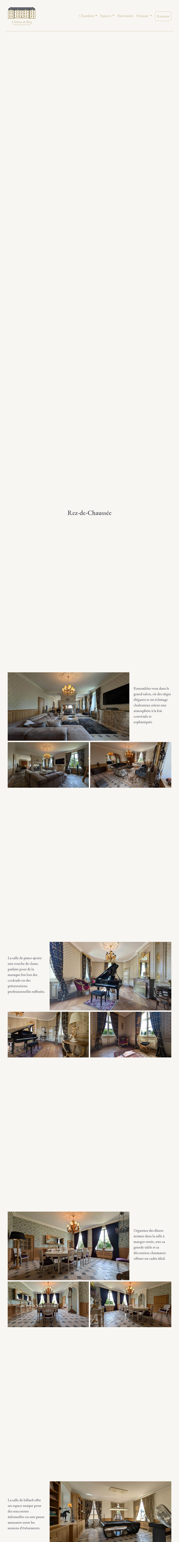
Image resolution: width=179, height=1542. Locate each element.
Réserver (163, 16)
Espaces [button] (105, 15)
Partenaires (125, 15)
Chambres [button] (86, 15)
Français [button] (142, 15)
